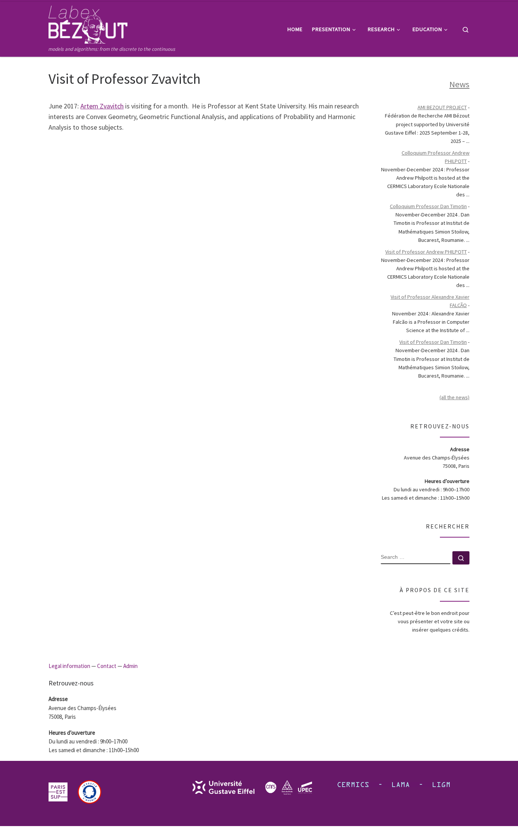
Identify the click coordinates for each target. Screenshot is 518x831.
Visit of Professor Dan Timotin (433, 342)
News (459, 84)
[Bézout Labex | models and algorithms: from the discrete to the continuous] (88, 23)
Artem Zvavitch (102, 106)
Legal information (69, 666)
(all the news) (454, 397)
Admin (130, 666)
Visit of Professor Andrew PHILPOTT (426, 251)
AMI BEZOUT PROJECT (442, 107)
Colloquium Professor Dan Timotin (428, 206)
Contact (106, 666)
